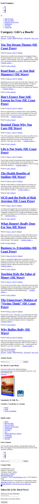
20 (9, 38)
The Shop (7, 26)
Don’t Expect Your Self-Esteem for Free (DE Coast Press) (18, 100)
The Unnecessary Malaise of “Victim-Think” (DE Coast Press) (19, 303)
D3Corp (14, 484)
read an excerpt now (7, 371)
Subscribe (4, 502)
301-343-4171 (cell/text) (8, 474)
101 (19, 38)
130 (29, 38)
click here (4, 374)
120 (27, 38)
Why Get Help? (9, 20)
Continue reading (7, 63)
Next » (34, 38)
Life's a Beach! (11, 66)
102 (21, 38)
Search (3, 362)
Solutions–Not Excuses (11, 22)
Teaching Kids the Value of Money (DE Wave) (18, 275)
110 (25, 38)
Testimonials (8, 24)
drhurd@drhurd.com (7, 475)
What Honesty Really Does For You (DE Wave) (18, 225)
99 (15, 38)
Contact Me (8, 27)
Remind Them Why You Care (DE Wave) (16, 126)
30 (11, 38)
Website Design (5, 484)
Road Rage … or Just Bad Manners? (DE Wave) (17, 72)
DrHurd (20, 53)
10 (8, 38)
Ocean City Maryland (24, 484)
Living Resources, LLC (19, 477)
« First (12, 36)
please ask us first (6, 482)
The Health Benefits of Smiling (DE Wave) (15, 175)
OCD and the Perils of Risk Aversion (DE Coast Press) (18, 199)
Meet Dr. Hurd (9, 19)
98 (13, 38)
